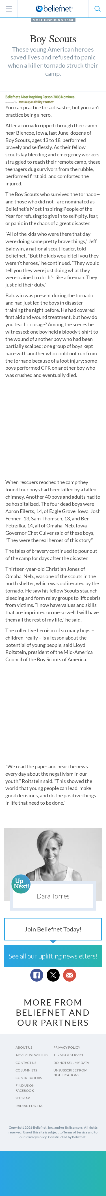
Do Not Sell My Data (71, 1062)
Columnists (26, 1070)
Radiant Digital (30, 1106)
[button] (97, 8)
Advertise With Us (32, 1055)
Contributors (29, 1078)
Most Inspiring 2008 (53, 20)
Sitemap (23, 1098)
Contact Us (26, 1062)
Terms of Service (68, 1055)
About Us (24, 1047)
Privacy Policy (66, 1047)
